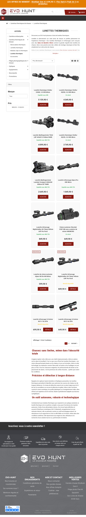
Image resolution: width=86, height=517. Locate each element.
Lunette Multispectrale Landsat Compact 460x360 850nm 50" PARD (43, 182)
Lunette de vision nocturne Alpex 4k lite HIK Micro (43, 275)
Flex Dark (61, 2)
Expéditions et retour (32, 491)
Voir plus (55, 53)
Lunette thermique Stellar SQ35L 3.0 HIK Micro (68, 136)
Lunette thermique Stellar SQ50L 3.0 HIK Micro (68, 91)
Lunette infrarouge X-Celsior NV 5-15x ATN (43, 320)
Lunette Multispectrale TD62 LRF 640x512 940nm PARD (43, 136)
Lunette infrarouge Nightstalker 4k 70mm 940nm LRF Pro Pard (68, 276)
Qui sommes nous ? (10, 488)
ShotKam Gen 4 (38, 2)
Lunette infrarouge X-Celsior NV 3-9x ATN (68, 320)
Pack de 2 (71, 2)
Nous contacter (54, 481)
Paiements (32, 495)
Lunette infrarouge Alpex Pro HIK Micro (68, 181)
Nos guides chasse (53, 484)
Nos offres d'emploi (53, 487)
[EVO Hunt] (18, 11)
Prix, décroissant (37, 61)
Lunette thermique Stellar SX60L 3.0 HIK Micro (43, 91)
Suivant (74, 343)
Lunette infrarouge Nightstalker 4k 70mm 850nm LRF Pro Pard (43, 229)
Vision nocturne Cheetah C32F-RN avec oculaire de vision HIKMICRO (68, 229)
